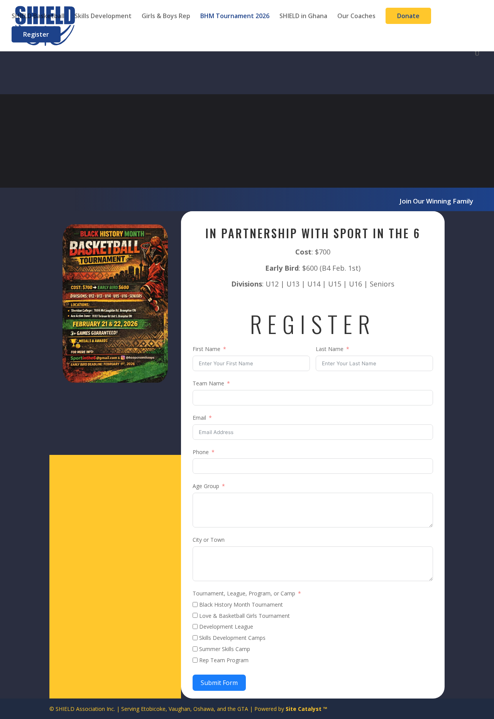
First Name (206, 349)
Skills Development (103, 16)
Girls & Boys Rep (166, 16)
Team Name (208, 383)
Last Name (329, 349)
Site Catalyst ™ (306, 708)
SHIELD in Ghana (303, 16)
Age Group (206, 486)
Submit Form (219, 682)
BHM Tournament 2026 (234, 16)
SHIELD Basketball (38, 16)
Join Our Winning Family (436, 201)
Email (199, 417)
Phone (201, 452)
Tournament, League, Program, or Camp (244, 593)
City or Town (209, 539)
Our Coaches (356, 16)
